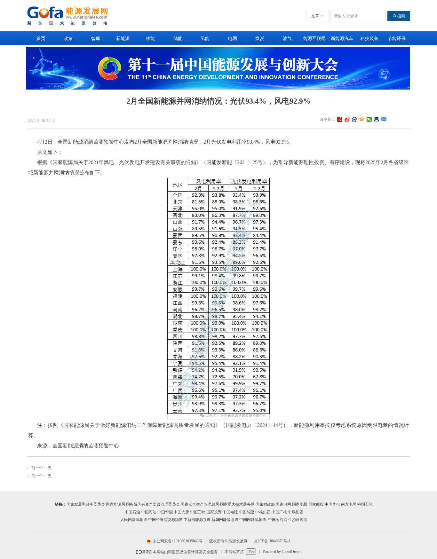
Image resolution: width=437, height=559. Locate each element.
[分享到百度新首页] (354, 119)
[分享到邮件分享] (384, 119)
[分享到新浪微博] (347, 119)
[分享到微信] (369, 119)
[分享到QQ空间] (362, 119)
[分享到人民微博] (340, 119)
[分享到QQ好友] (376, 119)
